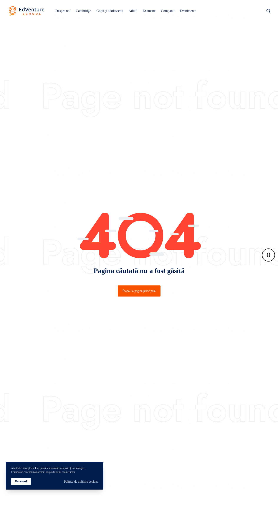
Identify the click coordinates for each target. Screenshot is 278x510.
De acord (21, 481)
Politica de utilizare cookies (81, 481)
